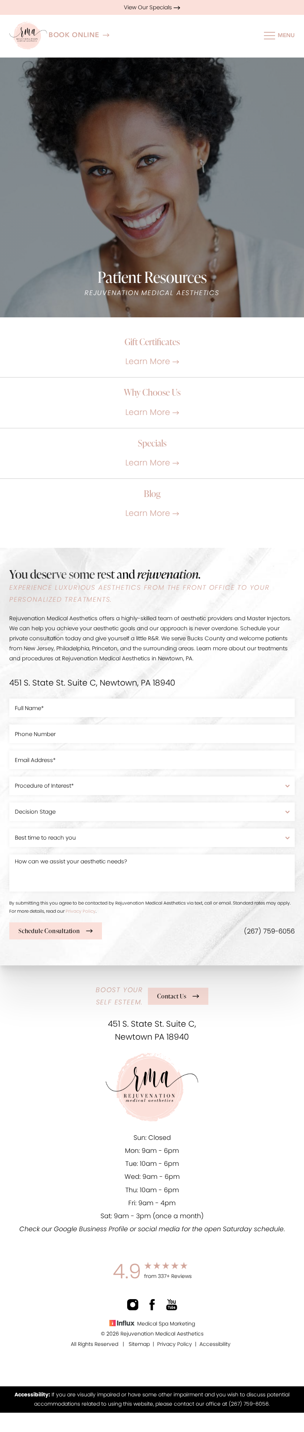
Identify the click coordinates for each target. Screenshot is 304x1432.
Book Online (74, 35)
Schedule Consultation (49, 931)
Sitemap (139, 1344)
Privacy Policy (81, 911)
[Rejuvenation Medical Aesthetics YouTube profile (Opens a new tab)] (171, 1304)
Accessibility (215, 1344)
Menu (286, 35)
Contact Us (171, 996)
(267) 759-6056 (269, 931)
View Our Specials (149, 7)
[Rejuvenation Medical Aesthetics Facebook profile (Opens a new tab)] (152, 1304)
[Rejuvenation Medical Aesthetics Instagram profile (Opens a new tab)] (132, 1304)
